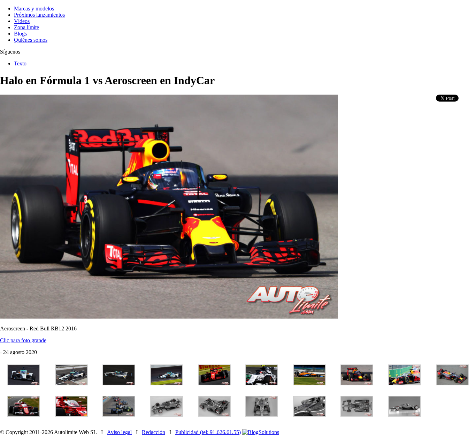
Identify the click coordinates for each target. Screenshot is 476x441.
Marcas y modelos (34, 8)
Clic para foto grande (23, 340)
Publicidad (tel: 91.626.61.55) (208, 432)
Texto (20, 63)
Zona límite (26, 27)
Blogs (20, 34)
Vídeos (22, 21)
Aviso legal (119, 432)
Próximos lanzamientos (39, 15)
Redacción (153, 432)
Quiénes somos (30, 40)
